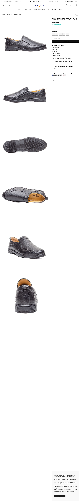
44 (67, 34)
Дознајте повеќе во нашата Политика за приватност (64, 491)
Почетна (3, 14)
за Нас (60, 9)
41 (56, 34)
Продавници (54, 9)
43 (63, 34)
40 (53, 34)
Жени (25, 9)
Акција (35, 9)
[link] (66, 498)
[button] (40, 6)
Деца (30, 9)
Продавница (9, 14)
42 (60, 34)
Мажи (19, 9)
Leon (48, 9)
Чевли (19, 14)
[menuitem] (76, 14)
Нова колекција (42, 9)
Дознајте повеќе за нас (58, 493)
